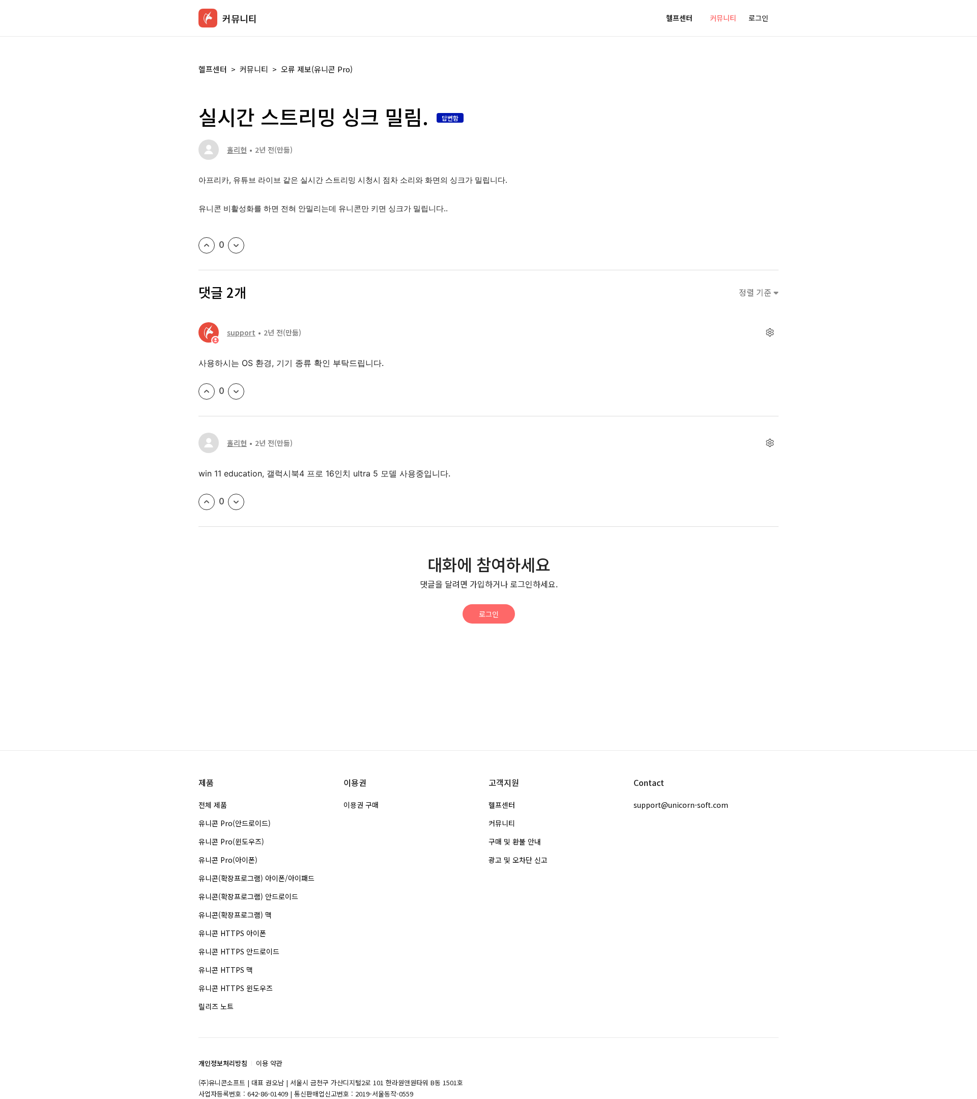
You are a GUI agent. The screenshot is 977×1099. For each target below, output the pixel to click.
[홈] (207, 18)
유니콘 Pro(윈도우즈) (231, 841)
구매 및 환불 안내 (515, 841)
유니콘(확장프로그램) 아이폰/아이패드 (256, 878)
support (241, 332)
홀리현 (237, 150)
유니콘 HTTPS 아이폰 (232, 933)
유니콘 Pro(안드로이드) (234, 823)
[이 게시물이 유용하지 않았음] (236, 245)
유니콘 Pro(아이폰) (227, 860)
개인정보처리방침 (222, 1063)
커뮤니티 (723, 18)
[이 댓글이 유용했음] (206, 391)
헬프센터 (679, 18)
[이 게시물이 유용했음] (206, 245)
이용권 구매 (361, 805)
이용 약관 (269, 1063)
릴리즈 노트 (216, 1006)
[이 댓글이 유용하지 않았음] (236, 391)
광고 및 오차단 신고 (518, 860)
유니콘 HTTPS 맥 (225, 970)
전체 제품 (212, 805)
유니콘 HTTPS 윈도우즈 (235, 988)
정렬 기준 (756, 292)
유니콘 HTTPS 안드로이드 (238, 951)
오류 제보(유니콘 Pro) (317, 69)
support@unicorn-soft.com (681, 805)
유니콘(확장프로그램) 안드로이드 (248, 896)
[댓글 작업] (770, 333)
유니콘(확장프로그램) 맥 (235, 915)
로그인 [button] (758, 18)
